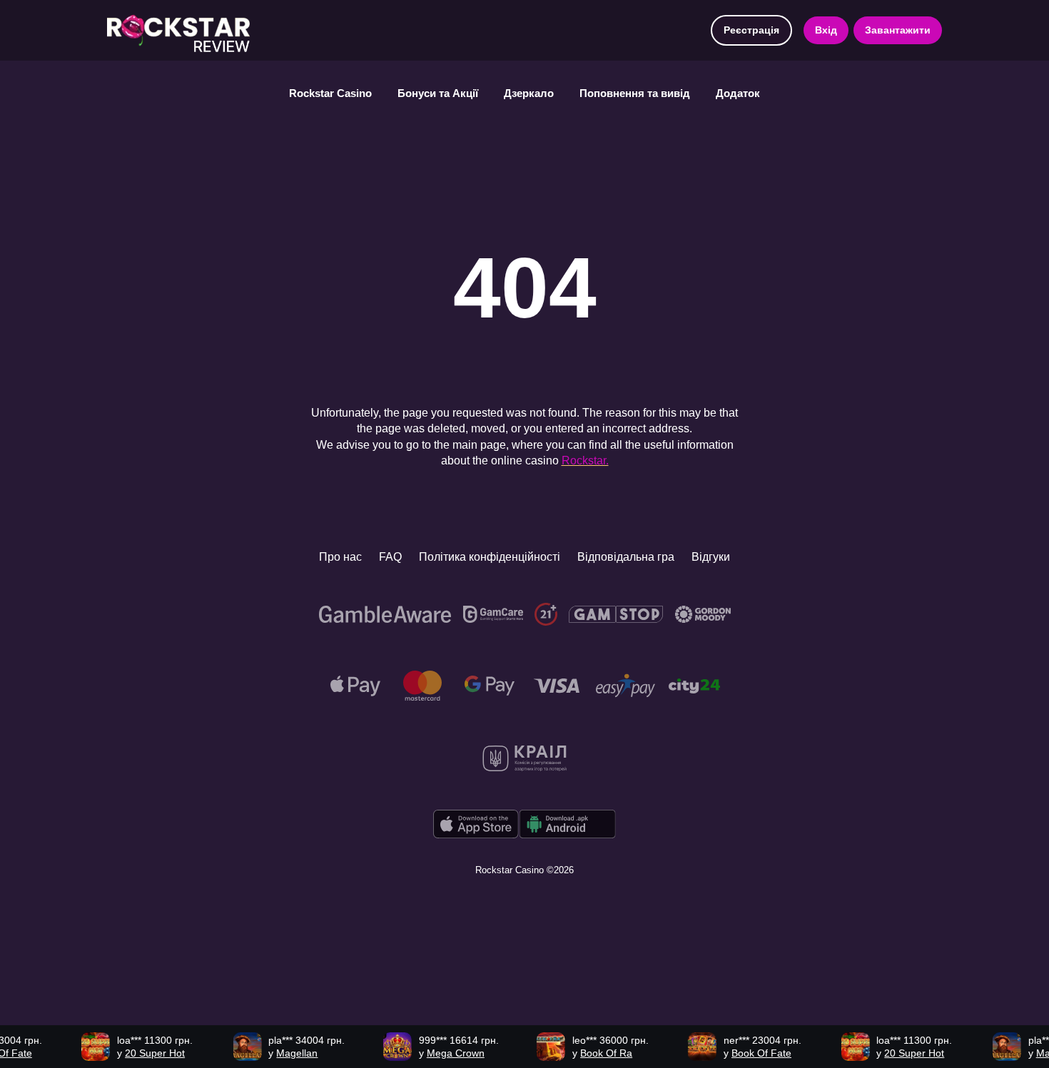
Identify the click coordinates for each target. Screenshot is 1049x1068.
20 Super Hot (139, 1053)
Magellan (281, 1053)
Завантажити (898, 30)
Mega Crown (439, 1053)
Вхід (826, 30)
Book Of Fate (746, 1053)
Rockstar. (585, 460)
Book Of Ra (590, 1053)
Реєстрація (751, 30)
